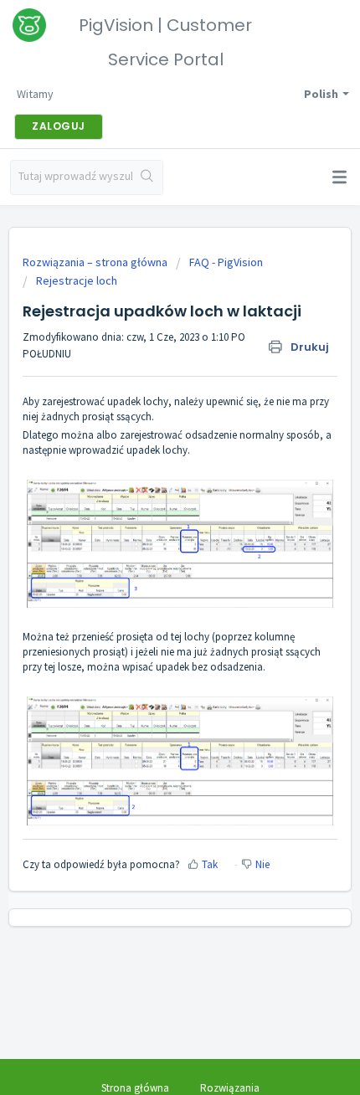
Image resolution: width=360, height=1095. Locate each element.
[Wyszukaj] (147, 177)
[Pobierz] (149, 540)
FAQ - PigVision (226, 262)
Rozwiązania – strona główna (96, 262)
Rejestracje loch (76, 280)
